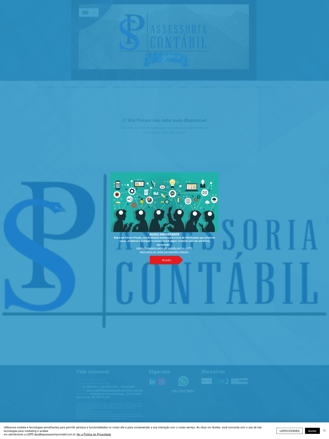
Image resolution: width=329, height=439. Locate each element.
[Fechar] (324, 430)
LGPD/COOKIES (289, 431)
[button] (166, 260)
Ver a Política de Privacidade (94, 434)
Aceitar (312, 431)
